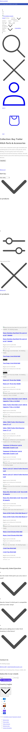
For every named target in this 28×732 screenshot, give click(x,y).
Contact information (7, 728)
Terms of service (6, 724)
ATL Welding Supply (8, 716)
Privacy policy (6, 722)
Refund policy (6, 720)
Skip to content (4, 1)
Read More (3, 160)
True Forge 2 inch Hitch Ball (11, 356)
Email (15, 677)
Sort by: (3, 173)
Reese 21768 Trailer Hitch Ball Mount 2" (15, 513)
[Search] (14, 57)
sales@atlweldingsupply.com (14, 667)
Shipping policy (6, 726)
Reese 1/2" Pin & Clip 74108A (12, 380)
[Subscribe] (17, 678)
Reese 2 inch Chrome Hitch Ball (12, 532)
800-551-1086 (3, 667)
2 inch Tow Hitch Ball (9, 548)
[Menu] (3, 12)
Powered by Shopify (16, 716)
